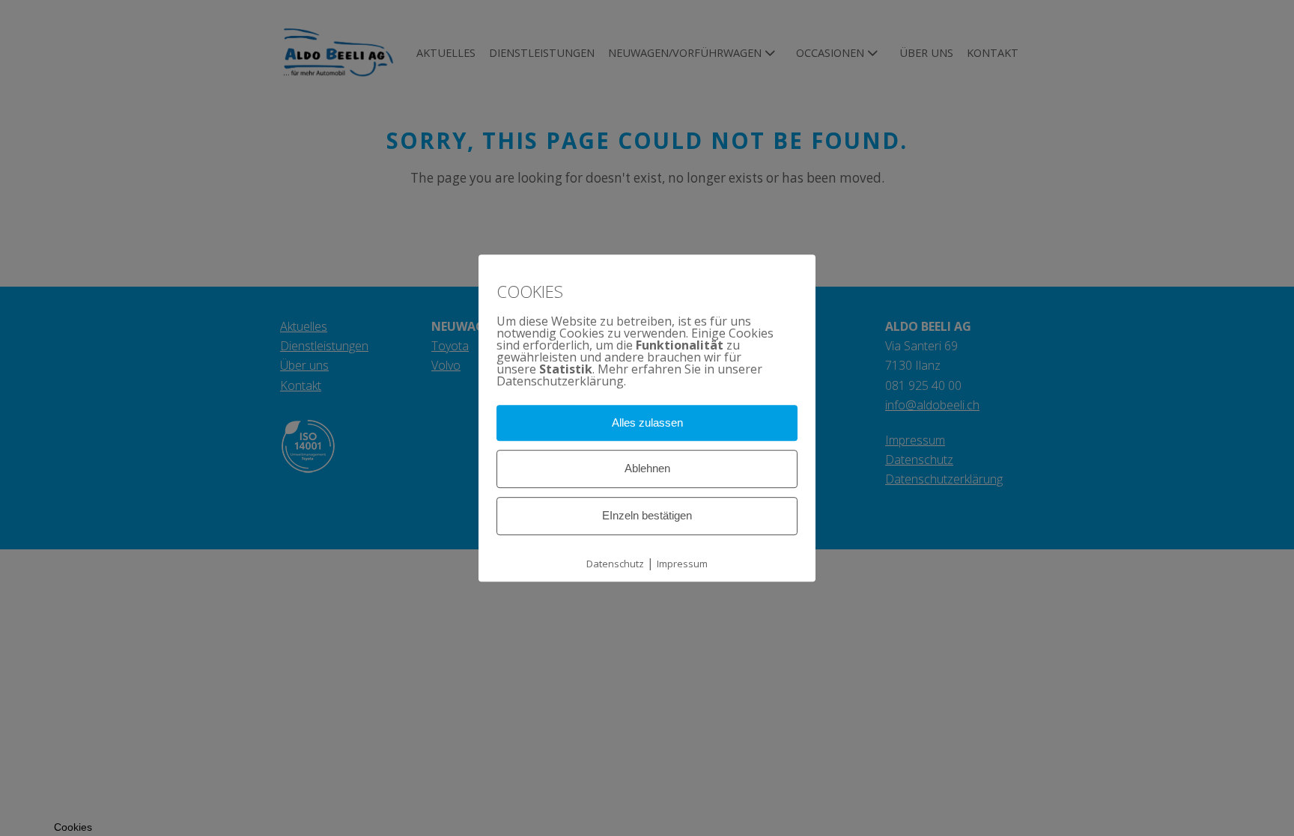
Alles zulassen (647, 422)
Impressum (682, 563)
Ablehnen (647, 468)
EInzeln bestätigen (647, 515)
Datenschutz (615, 563)
